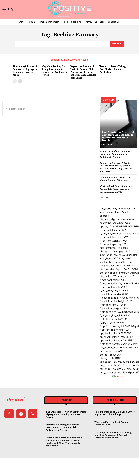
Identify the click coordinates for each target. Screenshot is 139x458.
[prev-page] (15, 81)
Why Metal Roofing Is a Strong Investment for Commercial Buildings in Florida (54, 71)
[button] (8, 9)
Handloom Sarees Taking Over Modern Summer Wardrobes (112, 69)
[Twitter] (32, 413)
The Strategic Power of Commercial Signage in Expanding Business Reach (25, 71)
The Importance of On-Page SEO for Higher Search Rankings (114, 413)
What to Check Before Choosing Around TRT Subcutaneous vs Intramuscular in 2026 (116, 189)
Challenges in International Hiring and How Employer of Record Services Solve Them (113, 435)
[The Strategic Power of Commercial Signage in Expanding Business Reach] (118, 124)
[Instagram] (21, 413)
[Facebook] (9, 413)
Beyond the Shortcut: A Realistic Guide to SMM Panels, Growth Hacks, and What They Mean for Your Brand (83, 72)
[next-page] (20, 81)
